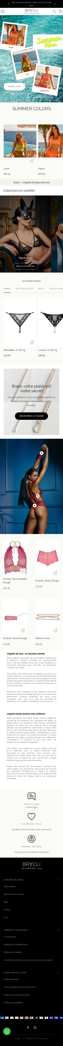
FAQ (5, 917)
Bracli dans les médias (14, 894)
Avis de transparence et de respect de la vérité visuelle (28, 960)
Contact (7, 909)
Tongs (7, 289)
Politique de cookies (13, 952)
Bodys (41, 289)
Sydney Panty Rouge (47, 581)
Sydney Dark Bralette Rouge (15, 581)
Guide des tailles (11, 979)
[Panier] (60, 11)
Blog (6, 902)
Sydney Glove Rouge (15, 638)
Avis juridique (10, 937)
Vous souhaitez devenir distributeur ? (20, 987)
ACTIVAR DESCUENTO (16, 1036)
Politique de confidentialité (16, 944)
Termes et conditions (16, 930)
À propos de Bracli (14, 880)
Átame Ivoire (42, 638)
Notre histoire (10, 886)
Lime (6, 168)
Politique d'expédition (13, 1002)
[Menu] (2, 11)
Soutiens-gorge (24, 289)
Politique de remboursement (17, 995)
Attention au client (15, 973)
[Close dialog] (60, 1016)
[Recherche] (54, 11)
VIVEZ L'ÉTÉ (14, 87)
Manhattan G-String (14, 350)
